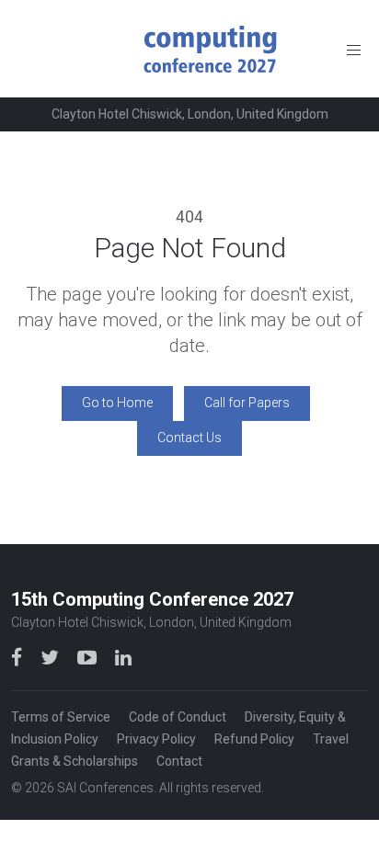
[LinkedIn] (123, 656)
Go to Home (117, 402)
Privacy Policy (156, 739)
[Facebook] (18, 656)
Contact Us (189, 437)
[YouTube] (88, 656)
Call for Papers (247, 402)
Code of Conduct (177, 717)
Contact (179, 761)
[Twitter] (51, 656)
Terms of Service (60, 717)
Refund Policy (254, 739)
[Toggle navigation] (353, 49)
